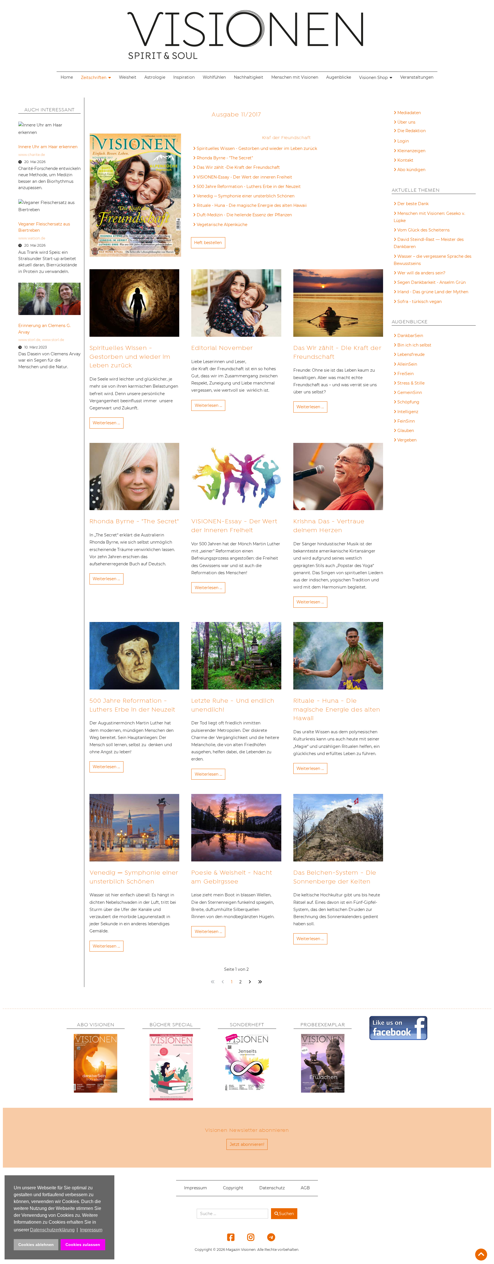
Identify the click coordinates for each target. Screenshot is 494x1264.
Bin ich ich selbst (414, 345)
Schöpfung (408, 402)
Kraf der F (273, 137)
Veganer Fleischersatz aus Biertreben (44, 227)
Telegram (267, 1237)
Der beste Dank (413, 203)
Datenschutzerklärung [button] (52, 1229)
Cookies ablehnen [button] (36, 1244)
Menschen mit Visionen (294, 77)
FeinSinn (406, 421)
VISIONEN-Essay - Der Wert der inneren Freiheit (244, 177)
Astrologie (154, 77)
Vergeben (407, 440)
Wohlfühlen (214, 77)
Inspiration (184, 77)
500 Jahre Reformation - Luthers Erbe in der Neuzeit (249, 186)
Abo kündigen (411, 169)
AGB (305, 1187)
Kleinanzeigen (411, 150)
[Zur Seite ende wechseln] (260, 982)
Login (403, 141)
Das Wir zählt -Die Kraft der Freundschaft (238, 167)
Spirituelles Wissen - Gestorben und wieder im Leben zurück (257, 148)
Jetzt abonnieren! (247, 1144)
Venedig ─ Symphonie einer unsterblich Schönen (245, 196)
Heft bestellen (208, 242)
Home (67, 77)
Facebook (227, 1237)
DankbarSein (410, 335)
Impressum (195, 1187)
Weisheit (127, 77)
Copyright (233, 1187)
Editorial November (222, 348)
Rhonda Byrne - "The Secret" (225, 158)
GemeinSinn (409, 392)
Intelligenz (407, 411)
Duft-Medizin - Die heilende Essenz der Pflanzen (244, 214)
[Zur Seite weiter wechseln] (250, 982)
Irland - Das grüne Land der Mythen (432, 291)
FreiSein (405, 373)
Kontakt (405, 160)
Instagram (247, 1237)
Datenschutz (272, 1187)
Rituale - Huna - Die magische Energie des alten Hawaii (252, 205)
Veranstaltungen (416, 77)
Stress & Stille (411, 383)
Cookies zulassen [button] (82, 1244)
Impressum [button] (91, 1229)
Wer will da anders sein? (421, 273)
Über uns (406, 122)
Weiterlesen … (106, 422)
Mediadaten (409, 112)
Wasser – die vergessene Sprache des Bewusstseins (432, 260)
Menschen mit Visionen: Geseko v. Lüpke (429, 217)
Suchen (286, 1213)
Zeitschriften (93, 77)
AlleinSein (407, 364)
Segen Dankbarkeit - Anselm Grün (431, 282)
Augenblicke (338, 77)
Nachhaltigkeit (248, 77)
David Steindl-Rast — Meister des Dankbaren (429, 243)
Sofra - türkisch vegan (419, 301)
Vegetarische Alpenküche (222, 224)
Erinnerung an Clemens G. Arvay (44, 328)
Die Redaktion (411, 130)
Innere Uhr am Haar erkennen (47, 146)
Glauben (405, 430)
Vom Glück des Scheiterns (423, 230)
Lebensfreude (411, 354)
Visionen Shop (373, 77)
